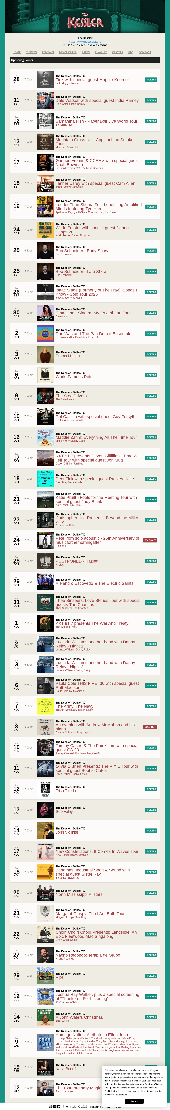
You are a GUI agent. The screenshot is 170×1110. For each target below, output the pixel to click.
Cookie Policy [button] (111, 1091)
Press (86, 52)
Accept (134, 1101)
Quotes (117, 52)
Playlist (101, 52)
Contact (145, 52)
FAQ (130, 52)
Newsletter (68, 52)
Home (17, 52)
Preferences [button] (121, 1095)
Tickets (31, 52)
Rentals (48, 52)
